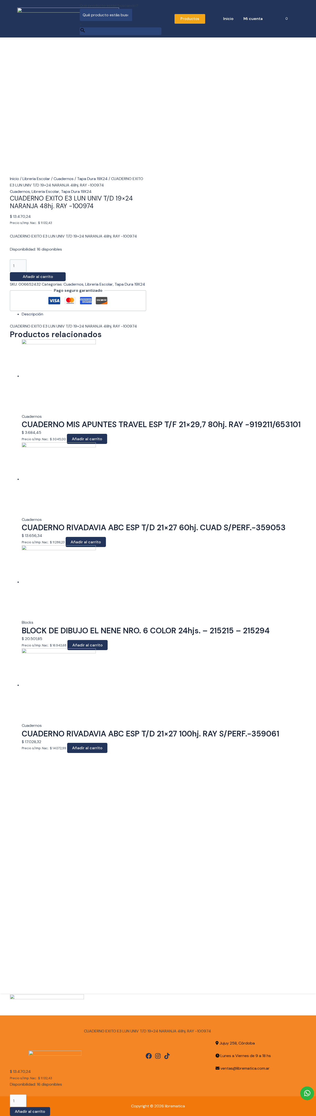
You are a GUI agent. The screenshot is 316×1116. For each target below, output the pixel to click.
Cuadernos (64, 178)
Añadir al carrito (38, 276)
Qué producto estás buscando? (109, 5)
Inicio (228, 18)
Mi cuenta (253, 18)
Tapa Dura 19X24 (92, 178)
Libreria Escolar (36, 178)
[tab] (164, 314)
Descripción (32, 314)
